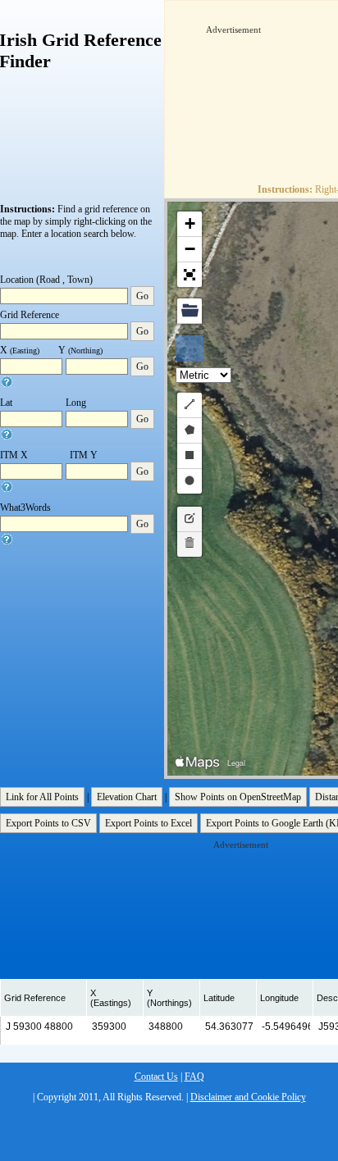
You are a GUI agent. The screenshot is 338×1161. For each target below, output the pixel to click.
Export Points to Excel (148, 823)
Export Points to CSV (48, 823)
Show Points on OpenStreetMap (238, 797)
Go (142, 296)
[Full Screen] (189, 274)
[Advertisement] (272, 87)
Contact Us (156, 1076)
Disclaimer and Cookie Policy (248, 1097)
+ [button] (190, 223)
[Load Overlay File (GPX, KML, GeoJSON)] (189, 311)
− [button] (190, 249)
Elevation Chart (127, 797)
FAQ (194, 1076)
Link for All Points (42, 797)
